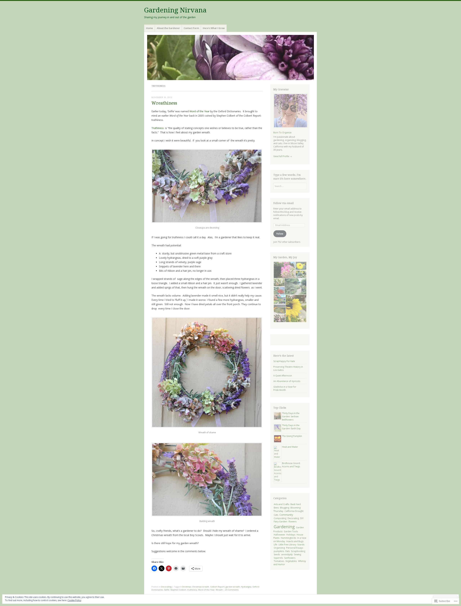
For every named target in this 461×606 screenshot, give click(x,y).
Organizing (279, 547)
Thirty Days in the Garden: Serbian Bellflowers (290, 416)
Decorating (166, 586)
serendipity (287, 554)
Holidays (290, 534)
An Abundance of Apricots (286, 381)
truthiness (192, 589)
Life (275, 544)
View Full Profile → (282, 156)
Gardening (284, 527)
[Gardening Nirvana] (230, 57)
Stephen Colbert (178, 589)
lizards (300, 544)
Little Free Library (287, 544)
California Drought (294, 511)
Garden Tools (291, 531)
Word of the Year (199, 111)
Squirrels (278, 557)
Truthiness (158, 128)
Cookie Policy (74, 600)
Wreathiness (164, 103)
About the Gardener (168, 28)
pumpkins (279, 551)
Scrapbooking (298, 551)
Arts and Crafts (281, 504)
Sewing (297, 554)
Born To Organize (282, 132)
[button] (284, 269)
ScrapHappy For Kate (284, 361)
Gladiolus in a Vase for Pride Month (284, 388)
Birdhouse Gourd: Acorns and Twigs (291, 465)
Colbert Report (217, 586)
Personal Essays (294, 547)
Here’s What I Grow (214, 28)
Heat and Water (290, 446)
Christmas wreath (200, 586)
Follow (279, 233)
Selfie (166, 589)
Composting (280, 518)
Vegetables (291, 561)
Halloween (279, 534)
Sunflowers (289, 557)
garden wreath (233, 586)
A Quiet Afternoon (282, 375)
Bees (276, 507)
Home (149, 28)
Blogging (284, 507)
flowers (292, 521)
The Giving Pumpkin (292, 436)
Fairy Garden (280, 521)
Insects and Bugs (294, 541)
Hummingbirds (288, 537)
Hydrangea (246, 586)
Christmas (186, 586)
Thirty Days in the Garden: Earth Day (291, 427)
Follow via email (283, 203)
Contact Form (191, 28)
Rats (287, 551)
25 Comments (231, 589)
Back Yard (295, 504)
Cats (276, 514)
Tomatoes (279, 561)
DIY (302, 518)
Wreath (219, 589)
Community (286, 514)
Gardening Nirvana (175, 10)
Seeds (277, 554)
